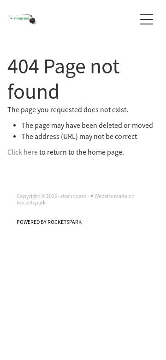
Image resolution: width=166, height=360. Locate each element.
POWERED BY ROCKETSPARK (49, 222)
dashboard (74, 196)
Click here (22, 152)
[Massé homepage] (72, 19)
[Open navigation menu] (147, 19)
